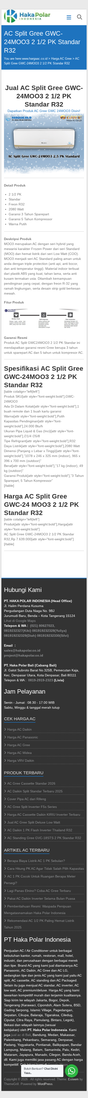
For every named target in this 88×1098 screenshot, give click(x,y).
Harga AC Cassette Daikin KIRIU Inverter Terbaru (43, 814)
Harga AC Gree (61, 58)
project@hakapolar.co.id (23, 655)
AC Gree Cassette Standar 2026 (31, 783)
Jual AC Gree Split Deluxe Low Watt (33, 822)
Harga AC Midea (19, 753)
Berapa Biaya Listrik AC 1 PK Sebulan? (36, 861)
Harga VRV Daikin (20, 760)
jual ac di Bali (21, 1035)
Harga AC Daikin (19, 729)
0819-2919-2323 (40, 680)
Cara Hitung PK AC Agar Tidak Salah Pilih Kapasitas (45, 868)
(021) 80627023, (42, 626)
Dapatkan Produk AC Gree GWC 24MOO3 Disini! (44, 111)
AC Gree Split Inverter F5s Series (32, 807)
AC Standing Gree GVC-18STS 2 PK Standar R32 (44, 838)
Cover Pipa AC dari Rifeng (26, 799)
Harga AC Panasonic (22, 737)
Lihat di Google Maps (20, 621)
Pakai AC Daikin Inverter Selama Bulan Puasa (41, 898)
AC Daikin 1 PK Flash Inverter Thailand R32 (39, 830)
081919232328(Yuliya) (49, 630)
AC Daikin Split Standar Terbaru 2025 (35, 791)
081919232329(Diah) (20, 635)
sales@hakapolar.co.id (22, 650)
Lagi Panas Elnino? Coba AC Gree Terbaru (39, 891)
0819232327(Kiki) (17, 630)
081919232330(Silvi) (53, 635)
